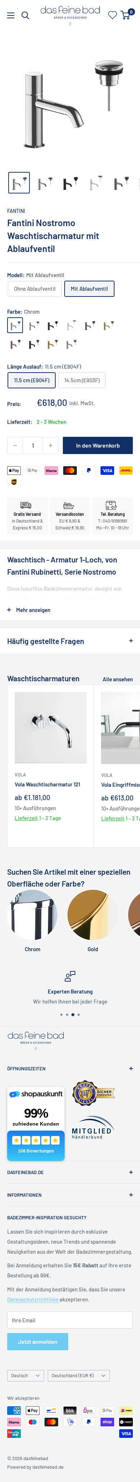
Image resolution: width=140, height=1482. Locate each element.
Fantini (16, 211)
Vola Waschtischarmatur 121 (47, 784)
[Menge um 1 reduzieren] (15, 445)
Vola (20, 774)
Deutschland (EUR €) (73, 1375)
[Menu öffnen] (10, 15)
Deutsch (19, 1375)
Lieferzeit (26, 818)
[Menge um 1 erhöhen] (50, 445)
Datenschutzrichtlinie (33, 1299)
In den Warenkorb (98, 445)
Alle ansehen (118, 679)
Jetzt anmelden (37, 1341)
